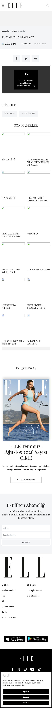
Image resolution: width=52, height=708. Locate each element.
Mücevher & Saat (9, 617)
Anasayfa (5, 31)
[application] (26, 79)
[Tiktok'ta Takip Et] (39, 669)
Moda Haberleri (8, 590)
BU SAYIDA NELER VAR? (26, 479)
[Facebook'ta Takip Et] (12, 669)
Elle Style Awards (34, 590)
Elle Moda (9, 113)
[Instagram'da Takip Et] (25, 669)
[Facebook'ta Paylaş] (16, 58)
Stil (3, 601)
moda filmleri (28, 113)
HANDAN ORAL (26, 44)
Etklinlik (31, 585)
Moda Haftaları (8, 606)
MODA (5, 585)
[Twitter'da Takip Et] (18, 669)
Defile (4, 612)
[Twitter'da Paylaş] (26, 58)
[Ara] (47, 5)
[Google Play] (37, 639)
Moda (22, 31)
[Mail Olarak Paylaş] (35, 58)
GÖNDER (26, 542)
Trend (4, 595)
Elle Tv (14, 31)
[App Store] (14, 639)
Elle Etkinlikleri (33, 595)
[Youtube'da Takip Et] (32, 669)
